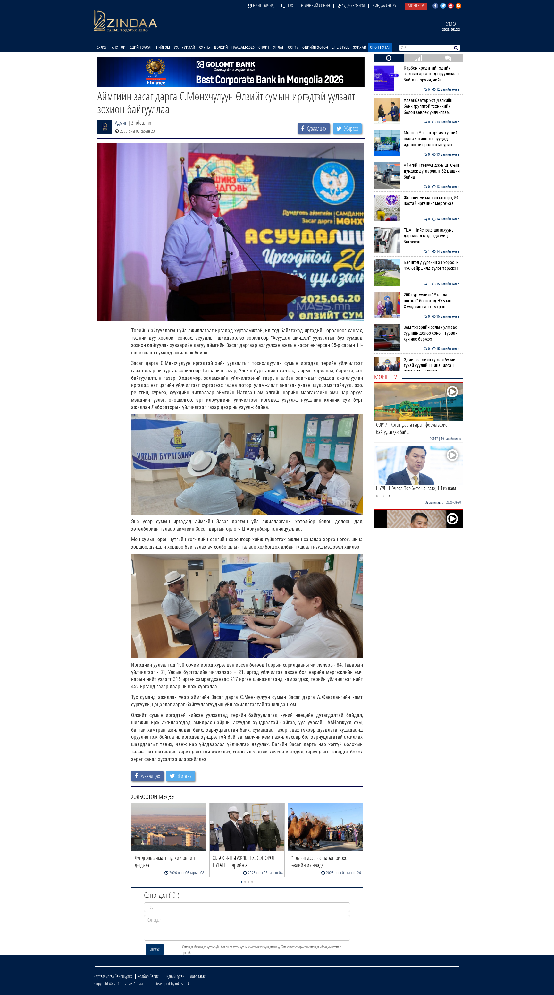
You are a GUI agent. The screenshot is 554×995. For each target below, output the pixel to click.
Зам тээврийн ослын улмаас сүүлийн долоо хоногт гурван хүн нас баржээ (432, 333)
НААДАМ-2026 (243, 47)
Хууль (204, 47)
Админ (121, 122)
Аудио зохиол (353, 6)
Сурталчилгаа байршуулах (113, 976)
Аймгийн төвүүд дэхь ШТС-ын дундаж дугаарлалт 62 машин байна (432, 171)
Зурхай (359, 47)
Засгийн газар (434, 502)
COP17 (293, 47)
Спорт (263, 47)
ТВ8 (290, 6)
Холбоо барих (148, 976)
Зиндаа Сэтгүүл (385, 6)
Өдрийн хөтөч (315, 47)
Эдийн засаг (140, 47)
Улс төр (118, 47)
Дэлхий (221, 47)
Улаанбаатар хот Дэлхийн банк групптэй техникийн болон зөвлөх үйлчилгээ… (432, 106)
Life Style (340, 47)
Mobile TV (416, 6)
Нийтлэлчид (262, 6)
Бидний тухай (174, 976)
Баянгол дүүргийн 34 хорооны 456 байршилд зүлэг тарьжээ (432, 265)
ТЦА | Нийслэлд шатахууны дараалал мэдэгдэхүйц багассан (432, 236)
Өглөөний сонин (315, 6)
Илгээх (155, 949)
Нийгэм (163, 47)
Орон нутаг (380, 47)
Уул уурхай (184, 47)
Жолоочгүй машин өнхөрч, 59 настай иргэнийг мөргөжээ (432, 200)
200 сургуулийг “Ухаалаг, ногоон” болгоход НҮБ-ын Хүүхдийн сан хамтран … (432, 301)
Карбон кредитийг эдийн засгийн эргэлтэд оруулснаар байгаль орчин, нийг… (432, 74)
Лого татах (198, 976)
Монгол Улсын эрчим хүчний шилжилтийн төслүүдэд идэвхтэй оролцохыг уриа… (432, 139)
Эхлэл (101, 47)
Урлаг (278, 47)
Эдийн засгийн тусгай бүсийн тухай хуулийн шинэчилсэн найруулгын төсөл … (432, 365)
